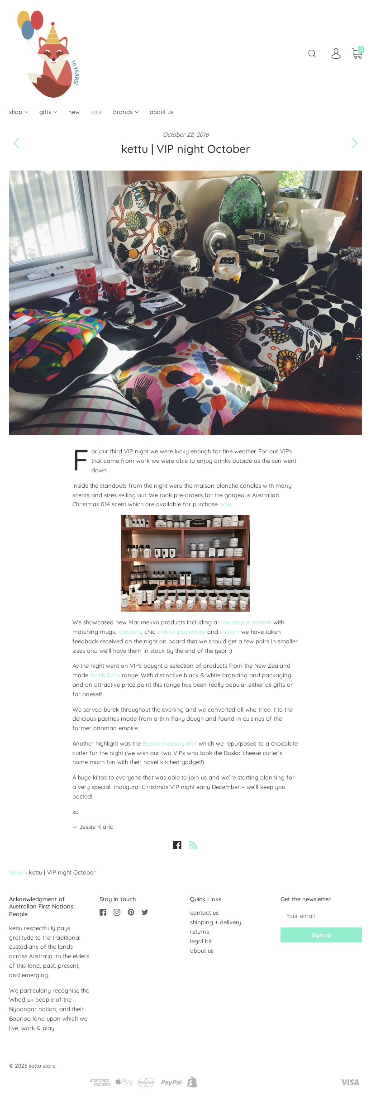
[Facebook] (177, 845)
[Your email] (321, 915)
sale (96, 111)
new (74, 111)
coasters (129, 631)
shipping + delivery (215, 922)
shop (16, 111)
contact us (204, 912)
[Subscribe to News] (193, 845)
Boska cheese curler (170, 743)
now (225, 504)
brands (123, 111)
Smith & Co (105, 675)
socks (227, 631)
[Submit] (312, 53)
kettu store (42, 1065)
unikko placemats (181, 631)
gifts (46, 111)
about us (161, 111)
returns (199, 931)
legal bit (201, 941)
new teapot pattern (246, 622)
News (16, 872)
